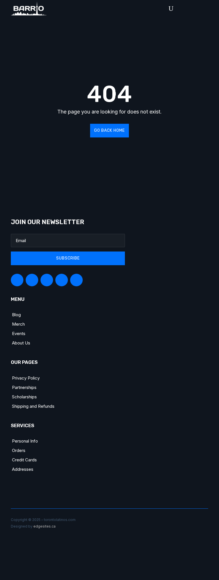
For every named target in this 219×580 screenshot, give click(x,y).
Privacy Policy (26, 378)
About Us (21, 343)
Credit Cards (24, 460)
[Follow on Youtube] (76, 280)
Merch (18, 324)
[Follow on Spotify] (32, 280)
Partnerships (24, 387)
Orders (18, 450)
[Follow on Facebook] (17, 280)
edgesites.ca (44, 526)
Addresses (22, 469)
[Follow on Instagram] (46, 280)
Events (18, 333)
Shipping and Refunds (33, 406)
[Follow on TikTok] (61, 280)
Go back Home (109, 130)
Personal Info (25, 441)
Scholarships (24, 396)
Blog (16, 314)
